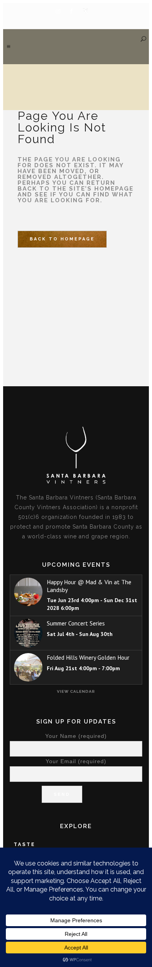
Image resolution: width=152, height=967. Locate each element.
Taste (24, 844)
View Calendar (76, 691)
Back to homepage (62, 239)
